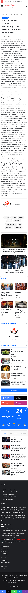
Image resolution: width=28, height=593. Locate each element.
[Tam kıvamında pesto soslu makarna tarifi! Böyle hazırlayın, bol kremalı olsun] (5, 352)
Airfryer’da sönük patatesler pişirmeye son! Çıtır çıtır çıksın (18, 367)
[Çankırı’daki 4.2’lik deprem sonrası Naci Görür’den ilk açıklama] (7, 304)
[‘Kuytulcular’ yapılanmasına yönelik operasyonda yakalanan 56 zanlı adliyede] (7, 286)
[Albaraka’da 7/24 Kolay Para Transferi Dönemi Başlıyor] (6, 472)
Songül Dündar (5, 546)
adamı (14, 217)
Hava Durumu (4, 560)
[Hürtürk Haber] (10, 6)
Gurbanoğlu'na (11, 224)
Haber (9, 14)
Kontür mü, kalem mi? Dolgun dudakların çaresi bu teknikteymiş (18, 375)
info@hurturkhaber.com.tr (9, 494)
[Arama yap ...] (26, 6)
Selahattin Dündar (5, 549)
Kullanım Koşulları (12, 582)
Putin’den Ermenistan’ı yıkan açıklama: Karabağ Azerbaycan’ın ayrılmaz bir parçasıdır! (18, 448)
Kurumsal (5, 580)
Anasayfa (5, 14)
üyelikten (18, 227)
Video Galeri (4, 569)
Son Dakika (19, 14)
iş (20, 224)
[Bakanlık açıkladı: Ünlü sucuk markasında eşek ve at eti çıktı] (21, 286)
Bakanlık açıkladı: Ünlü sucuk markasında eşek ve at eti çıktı (20, 293)
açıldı (7, 217)
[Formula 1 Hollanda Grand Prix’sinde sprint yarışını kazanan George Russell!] (5, 383)
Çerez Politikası (21, 580)
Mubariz (9, 227)
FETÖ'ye (17, 221)
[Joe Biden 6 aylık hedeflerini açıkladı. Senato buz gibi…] (6, 439)
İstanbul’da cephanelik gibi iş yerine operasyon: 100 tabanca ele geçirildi (20, 312)
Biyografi (3, 557)
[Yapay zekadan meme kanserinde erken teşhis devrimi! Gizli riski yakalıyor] (5, 361)
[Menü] (2, 6)
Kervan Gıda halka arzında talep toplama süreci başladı (17, 465)
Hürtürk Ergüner (5, 553)
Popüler (4, 433)
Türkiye (13, 14)
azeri (21, 217)
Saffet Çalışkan (5, 551)
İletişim (18, 582)
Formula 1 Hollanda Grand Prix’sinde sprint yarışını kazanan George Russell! (18, 382)
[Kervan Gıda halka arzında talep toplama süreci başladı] (6, 465)
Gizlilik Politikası (12, 580)
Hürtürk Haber (14, 336)
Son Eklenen (13, 433)
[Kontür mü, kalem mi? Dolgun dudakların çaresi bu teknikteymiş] (5, 376)
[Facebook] (4, 212)
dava (9, 221)
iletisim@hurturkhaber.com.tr (10, 496)
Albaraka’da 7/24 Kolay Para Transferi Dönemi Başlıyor (18, 472)
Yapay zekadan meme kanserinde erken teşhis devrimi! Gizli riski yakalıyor (18, 360)
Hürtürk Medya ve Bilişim (11, 577)
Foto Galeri (4, 566)
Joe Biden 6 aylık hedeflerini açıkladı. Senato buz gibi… (17, 439)
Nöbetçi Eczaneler (5, 562)
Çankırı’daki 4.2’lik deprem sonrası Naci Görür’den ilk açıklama (7, 312)
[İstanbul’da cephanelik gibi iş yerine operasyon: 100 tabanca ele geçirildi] (21, 304)
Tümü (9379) (14, 390)
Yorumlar (23, 433)
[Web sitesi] (13, 339)
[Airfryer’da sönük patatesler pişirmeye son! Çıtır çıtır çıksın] (5, 368)
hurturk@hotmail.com (8, 499)
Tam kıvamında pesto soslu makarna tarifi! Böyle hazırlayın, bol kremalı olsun (19, 352)
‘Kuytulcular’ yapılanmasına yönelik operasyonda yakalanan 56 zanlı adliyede (7, 294)
